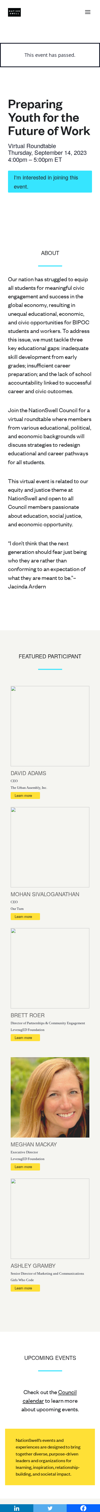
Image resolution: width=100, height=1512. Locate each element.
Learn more (23, 795)
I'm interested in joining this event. (46, 181)
